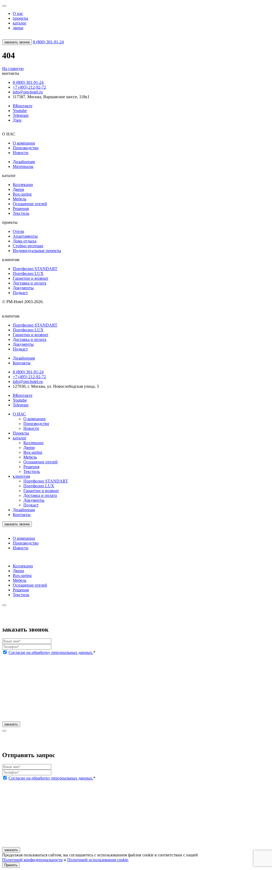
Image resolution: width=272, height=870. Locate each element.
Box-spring (22, 194)
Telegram (20, 115)
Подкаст (20, 292)
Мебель (19, 199)
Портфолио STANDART (35, 268)
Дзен (17, 120)
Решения (21, 208)
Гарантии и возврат (30, 278)
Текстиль (21, 213)
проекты (20, 18)
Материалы (23, 166)
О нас (18, 13)
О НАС (19, 414)
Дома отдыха (24, 241)
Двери (18, 189)
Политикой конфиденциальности (32, 859)
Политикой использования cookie (97, 859)
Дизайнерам (24, 161)
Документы (23, 288)
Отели (18, 231)
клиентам (21, 476)
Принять (11, 865)
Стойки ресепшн (28, 246)
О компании (24, 143)
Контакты (22, 514)
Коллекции (23, 184)
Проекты (21, 433)
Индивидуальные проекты (37, 250)
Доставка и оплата (29, 283)
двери (18, 28)
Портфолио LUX (28, 273)
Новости (20, 152)
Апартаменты (25, 236)
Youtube (20, 110)
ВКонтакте (22, 106)
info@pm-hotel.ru (28, 92)
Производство (26, 148)
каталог (20, 23)
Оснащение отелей (30, 203)
